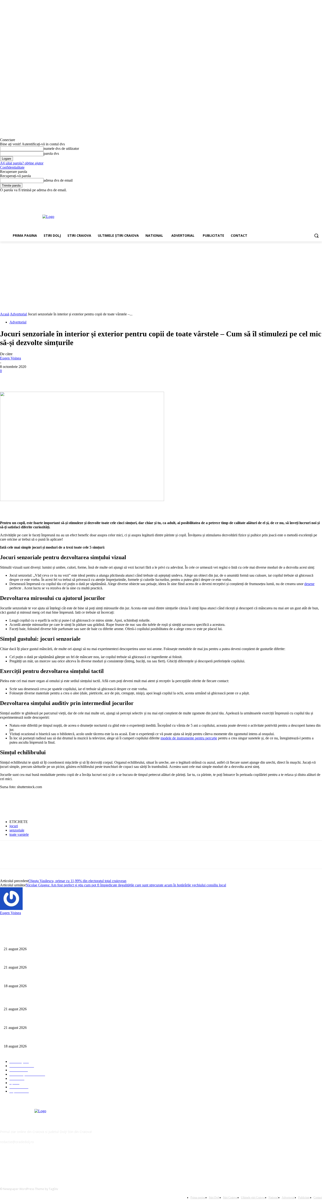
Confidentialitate (12, 167)
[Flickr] (29, 1163)
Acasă (4, 314)
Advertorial (18, 314)
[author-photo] (11, 909)
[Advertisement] (182, 216)
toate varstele (19, 834)
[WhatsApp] (58, 378)
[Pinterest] (42, 378)
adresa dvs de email (58, 180)
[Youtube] (319, 195)
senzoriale (16, 830)
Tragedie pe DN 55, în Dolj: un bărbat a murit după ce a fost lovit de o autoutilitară (60, 960)
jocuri (13, 826)
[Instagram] (299, 195)
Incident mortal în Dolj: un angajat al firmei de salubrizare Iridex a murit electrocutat (61, 978)
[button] (316, 235)
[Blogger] (5, 1163)
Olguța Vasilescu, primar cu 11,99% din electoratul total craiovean (77, 881)
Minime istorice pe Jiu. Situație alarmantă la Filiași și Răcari (44, 941)
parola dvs (51, 153)
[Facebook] (293, 195)
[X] (306, 195)
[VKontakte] (53, 1163)
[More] (76, 378)
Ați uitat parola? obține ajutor (21, 163)
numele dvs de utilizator (61, 149)
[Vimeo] (312, 195)
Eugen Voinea (10, 358)
